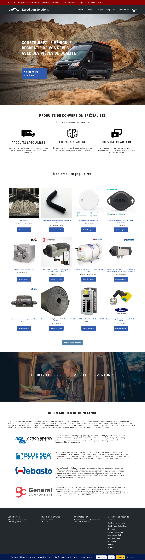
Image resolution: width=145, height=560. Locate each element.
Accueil (80, 10)
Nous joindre (124, 10)
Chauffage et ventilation (116, 523)
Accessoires (112, 520)
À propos (100, 10)
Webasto (110, 547)
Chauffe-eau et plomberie (117, 526)
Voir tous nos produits (72, 342)
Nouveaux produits (114, 538)
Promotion (111, 541)
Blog (108, 10)
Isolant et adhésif (114, 535)
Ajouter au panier (56, 230)
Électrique (111, 529)
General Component (115, 532)
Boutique (90, 10)
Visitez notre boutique (30, 73)
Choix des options (24, 230)
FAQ (114, 10)
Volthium (110, 544)
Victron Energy (61, 435)
